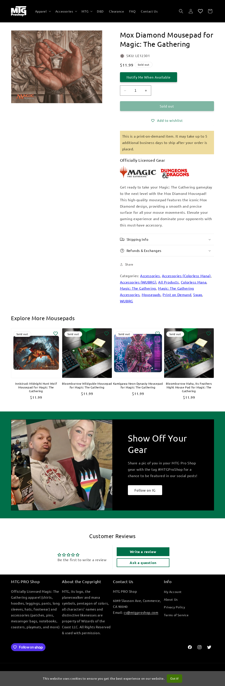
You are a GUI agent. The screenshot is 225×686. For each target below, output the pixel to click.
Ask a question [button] (143, 562)
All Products (168, 282)
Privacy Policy (174, 607)
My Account (173, 592)
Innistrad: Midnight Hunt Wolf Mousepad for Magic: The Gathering (36, 387)
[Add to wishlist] (55, 333)
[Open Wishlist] (200, 11)
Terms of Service (176, 615)
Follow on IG (145, 490)
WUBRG (126, 301)
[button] (43, 11)
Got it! (174, 678)
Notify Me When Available (149, 77)
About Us (171, 599)
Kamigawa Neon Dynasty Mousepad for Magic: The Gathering (138, 385)
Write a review (143, 551)
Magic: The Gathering (138, 288)
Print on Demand (177, 294)
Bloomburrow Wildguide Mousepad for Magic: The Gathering (87, 385)
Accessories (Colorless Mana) (186, 275)
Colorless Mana (193, 282)
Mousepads (151, 294)
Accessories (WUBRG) (138, 282)
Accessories (150, 275)
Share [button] (129, 264)
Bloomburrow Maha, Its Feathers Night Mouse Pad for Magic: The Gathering (189, 387)
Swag (197, 294)
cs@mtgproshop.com (141, 612)
